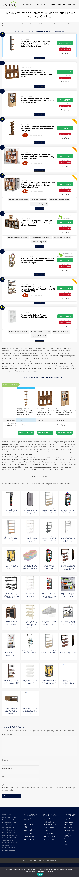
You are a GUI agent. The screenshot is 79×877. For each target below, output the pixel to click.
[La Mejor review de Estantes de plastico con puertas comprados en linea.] (30, 499)
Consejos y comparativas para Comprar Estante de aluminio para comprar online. (30, 539)
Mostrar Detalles (39, 58)
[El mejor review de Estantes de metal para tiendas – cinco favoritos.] (49, 499)
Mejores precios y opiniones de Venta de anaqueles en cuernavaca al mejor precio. (11, 595)
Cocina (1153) (49, 819)
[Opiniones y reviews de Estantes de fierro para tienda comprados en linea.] (49, 527)
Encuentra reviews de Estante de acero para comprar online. (30, 595)
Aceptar (40, 874)
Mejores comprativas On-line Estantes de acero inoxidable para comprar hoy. (30, 711)
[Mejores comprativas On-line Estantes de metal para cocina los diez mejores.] (11, 671)
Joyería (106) (68, 819)
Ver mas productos (10, 385)
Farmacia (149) (49, 839)
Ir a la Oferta (65, 43)
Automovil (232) (49, 836)
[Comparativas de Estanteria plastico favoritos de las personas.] (49, 555)
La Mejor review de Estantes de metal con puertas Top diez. (11, 623)
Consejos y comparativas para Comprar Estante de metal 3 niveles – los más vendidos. (68, 624)
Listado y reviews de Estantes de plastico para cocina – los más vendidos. (68, 510)
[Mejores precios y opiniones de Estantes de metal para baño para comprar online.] (68, 527)
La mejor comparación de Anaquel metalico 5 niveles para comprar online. (49, 652)
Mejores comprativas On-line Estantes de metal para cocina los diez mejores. (11, 682)
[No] (77, 872)
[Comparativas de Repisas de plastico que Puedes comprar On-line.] (49, 671)
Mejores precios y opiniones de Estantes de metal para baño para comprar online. (68, 539)
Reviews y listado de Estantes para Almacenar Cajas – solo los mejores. (30, 566)
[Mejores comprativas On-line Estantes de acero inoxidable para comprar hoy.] (30, 699)
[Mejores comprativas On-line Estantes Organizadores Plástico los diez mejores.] (49, 583)
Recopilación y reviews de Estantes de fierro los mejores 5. (11, 510)
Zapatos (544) (29, 836)
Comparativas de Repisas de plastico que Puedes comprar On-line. (49, 682)
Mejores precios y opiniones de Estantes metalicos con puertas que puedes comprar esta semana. (11, 654)
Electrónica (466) (30, 839)
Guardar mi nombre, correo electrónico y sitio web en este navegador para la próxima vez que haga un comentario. (38, 789)
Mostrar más (39, 209)
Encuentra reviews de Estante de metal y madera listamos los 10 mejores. (68, 652)
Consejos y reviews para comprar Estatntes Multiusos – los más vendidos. (11, 711)
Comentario (7, 735)
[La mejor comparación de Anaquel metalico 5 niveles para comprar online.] (49, 641)
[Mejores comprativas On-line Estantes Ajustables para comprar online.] (68, 583)
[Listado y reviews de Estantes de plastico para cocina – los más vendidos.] (68, 499)
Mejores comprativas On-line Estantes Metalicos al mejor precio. (11, 538)
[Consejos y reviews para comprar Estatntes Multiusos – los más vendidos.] (11, 699)
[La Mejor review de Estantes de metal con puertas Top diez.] (11, 611)
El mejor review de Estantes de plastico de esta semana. (11, 566)
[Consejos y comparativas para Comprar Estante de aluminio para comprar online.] (30, 527)
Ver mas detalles (26, 432)
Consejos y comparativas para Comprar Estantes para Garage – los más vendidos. (49, 624)
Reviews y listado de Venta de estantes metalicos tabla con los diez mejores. (30, 652)
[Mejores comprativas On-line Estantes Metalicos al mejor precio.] (11, 527)
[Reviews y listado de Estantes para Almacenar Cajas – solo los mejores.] (30, 555)
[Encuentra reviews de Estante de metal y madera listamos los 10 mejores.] (68, 641)
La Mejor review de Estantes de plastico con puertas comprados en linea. (30, 511)
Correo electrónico (9, 768)
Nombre (5, 760)
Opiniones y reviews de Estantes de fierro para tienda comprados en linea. (49, 538)
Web (3, 777)
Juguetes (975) (29, 830)
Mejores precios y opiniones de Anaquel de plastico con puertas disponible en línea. (68, 683)
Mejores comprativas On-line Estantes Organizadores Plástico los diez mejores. (49, 595)
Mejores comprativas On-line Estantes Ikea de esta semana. (30, 682)
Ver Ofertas (65, 53)
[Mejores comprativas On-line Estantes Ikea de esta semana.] (30, 671)
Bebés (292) (48, 833)
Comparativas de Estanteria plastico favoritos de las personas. (49, 566)
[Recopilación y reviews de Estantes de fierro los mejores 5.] (11, 499)
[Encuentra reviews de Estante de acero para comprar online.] (30, 583)
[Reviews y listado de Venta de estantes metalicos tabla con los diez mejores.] (30, 641)
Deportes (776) (29, 833)
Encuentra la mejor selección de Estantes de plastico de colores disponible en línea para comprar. (30, 624)
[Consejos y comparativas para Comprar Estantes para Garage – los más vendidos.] (49, 611)
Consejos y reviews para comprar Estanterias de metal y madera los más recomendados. (68, 567)
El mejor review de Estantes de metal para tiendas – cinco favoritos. (49, 510)
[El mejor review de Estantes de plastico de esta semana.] (11, 555)
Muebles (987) (68, 844)
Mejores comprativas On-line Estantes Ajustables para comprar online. (68, 595)
